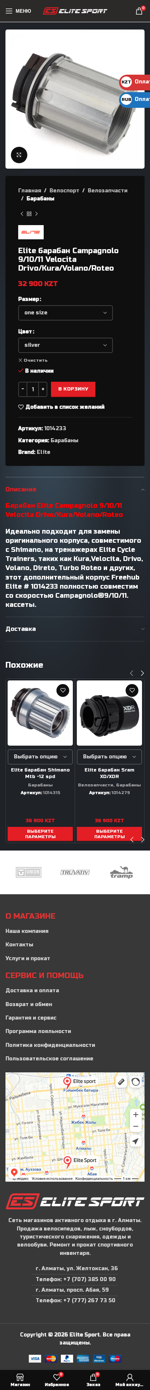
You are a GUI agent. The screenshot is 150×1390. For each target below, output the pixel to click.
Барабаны (40, 199)
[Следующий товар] (36, 214)
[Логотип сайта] (75, 11)
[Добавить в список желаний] (62, 690)
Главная (29, 191)
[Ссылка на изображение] (75, 1201)
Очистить (36, 360)
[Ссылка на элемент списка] (75, 931)
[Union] (28, 872)
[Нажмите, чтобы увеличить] (19, 155)
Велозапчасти (107, 191)
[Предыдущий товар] (21, 214)
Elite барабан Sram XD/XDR (109, 773)
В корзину (73, 389)
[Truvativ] (75, 872)
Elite (43, 452)
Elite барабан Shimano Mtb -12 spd (40, 773)
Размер (28, 299)
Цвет (25, 332)
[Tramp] (121, 872)
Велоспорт (64, 191)
